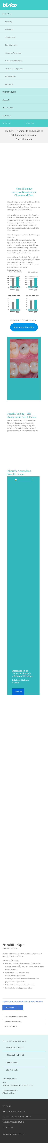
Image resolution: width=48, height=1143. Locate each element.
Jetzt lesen (18, 692)
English (30, 123)
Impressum (7, 1127)
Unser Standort (11, 1062)
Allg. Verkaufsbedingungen (16, 1117)
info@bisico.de (11, 1070)
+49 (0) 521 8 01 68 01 (14, 1055)
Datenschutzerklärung (14, 1111)
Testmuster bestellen (24, 327)
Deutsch (6, 123)
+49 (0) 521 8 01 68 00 (14, 1047)
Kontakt (6, 1106)
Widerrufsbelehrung (13, 1122)
